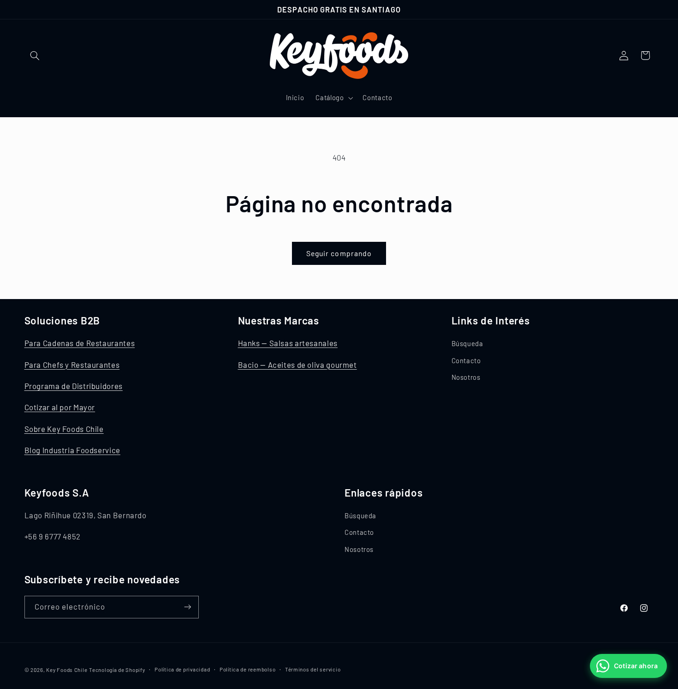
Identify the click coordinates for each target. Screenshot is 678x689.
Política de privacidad (182, 669)
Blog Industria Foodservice (72, 450)
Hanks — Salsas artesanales (288, 342)
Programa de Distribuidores (73, 385)
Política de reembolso (247, 669)
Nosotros (466, 377)
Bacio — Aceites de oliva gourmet (297, 364)
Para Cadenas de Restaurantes (79, 342)
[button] (35, 55)
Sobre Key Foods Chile (64, 428)
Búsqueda (467, 343)
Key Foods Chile (66, 669)
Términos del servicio (312, 669)
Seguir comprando (339, 253)
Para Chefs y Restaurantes (72, 364)
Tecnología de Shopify (117, 669)
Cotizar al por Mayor (59, 407)
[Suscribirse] (187, 606)
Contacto (466, 360)
